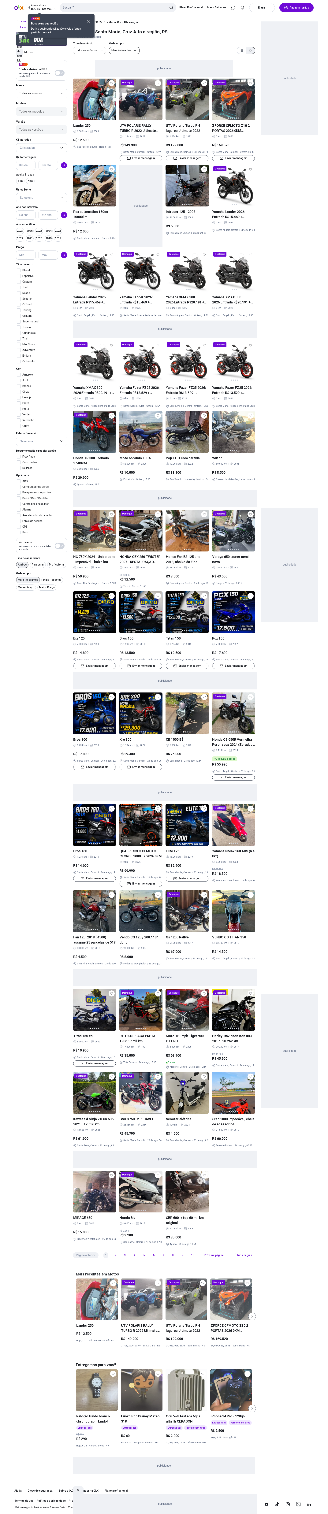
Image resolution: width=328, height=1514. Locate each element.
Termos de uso (24, 1500)
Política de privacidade (51, 1500)
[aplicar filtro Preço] (64, 255)
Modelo (21, 103)
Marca (20, 85)
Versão (20, 121)
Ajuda (18, 1490)
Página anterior (85, 1255)
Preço (20, 247)
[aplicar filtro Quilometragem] (64, 165)
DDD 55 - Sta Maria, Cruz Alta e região (116, 22)
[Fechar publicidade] (78, 1490)
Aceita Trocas (25, 174)
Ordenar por (24, 573)
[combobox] (118, 7)
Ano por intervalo (27, 206)
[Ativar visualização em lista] (241, 50)
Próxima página (214, 1255)
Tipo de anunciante (28, 558)
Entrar (262, 7)
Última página (243, 1255)
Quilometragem (26, 157)
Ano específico (25, 224)
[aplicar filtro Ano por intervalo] (64, 215)
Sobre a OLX (66, 1490)
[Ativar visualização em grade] (250, 50)
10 (192, 1255)
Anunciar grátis (299, 7)
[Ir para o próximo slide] (252, 1316)
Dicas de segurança (40, 1490)
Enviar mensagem (143, 158)
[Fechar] (88, 21)
